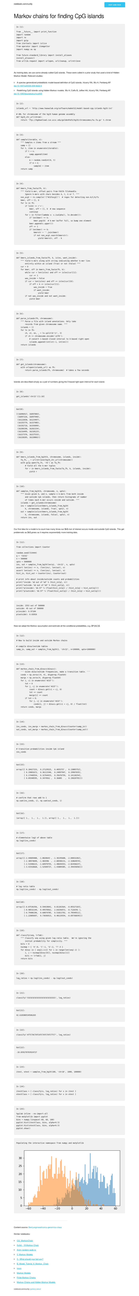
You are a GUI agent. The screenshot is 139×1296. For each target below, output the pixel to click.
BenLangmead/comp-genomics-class (45, 1227)
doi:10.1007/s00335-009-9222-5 (28, 85)
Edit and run (115, 5)
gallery (32, 1289)
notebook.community (23, 3)
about (39, 1289)
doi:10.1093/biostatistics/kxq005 (28, 93)
